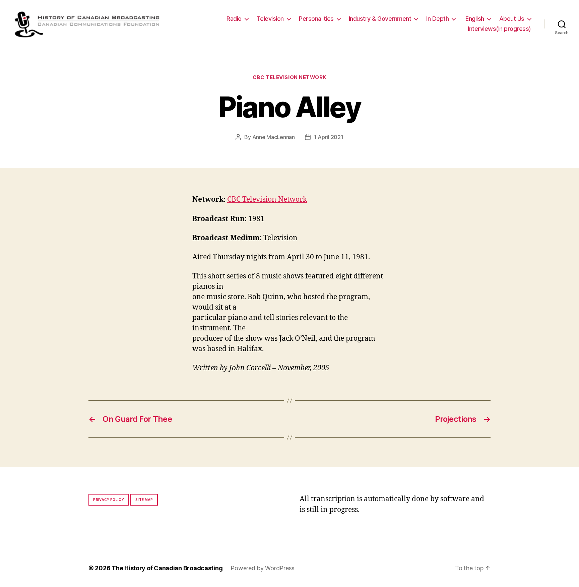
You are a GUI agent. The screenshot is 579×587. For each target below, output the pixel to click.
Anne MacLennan (273, 137)
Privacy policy (108, 500)
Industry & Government (380, 18)
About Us (511, 18)
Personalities (316, 18)
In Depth (437, 18)
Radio (234, 18)
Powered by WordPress (263, 568)
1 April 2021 (328, 137)
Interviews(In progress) (499, 28)
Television (270, 18)
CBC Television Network (289, 77)
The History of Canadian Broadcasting (167, 568)
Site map (144, 500)
